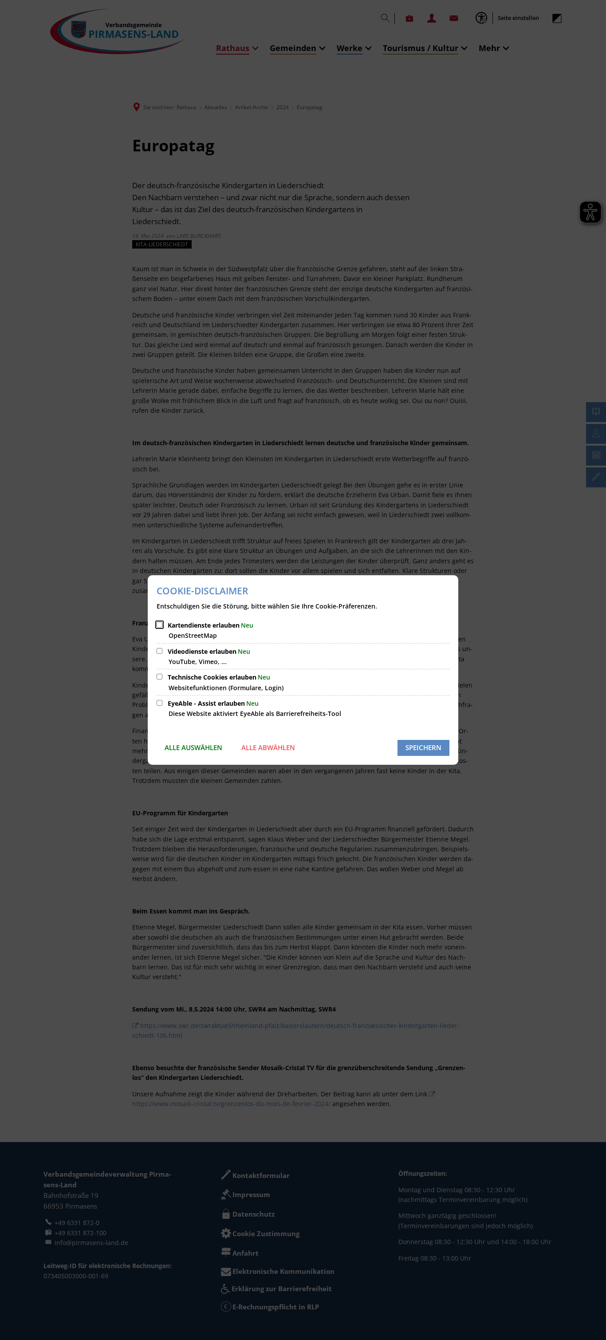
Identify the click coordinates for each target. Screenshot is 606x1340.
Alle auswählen (193, 747)
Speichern (423, 747)
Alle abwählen (268, 747)
